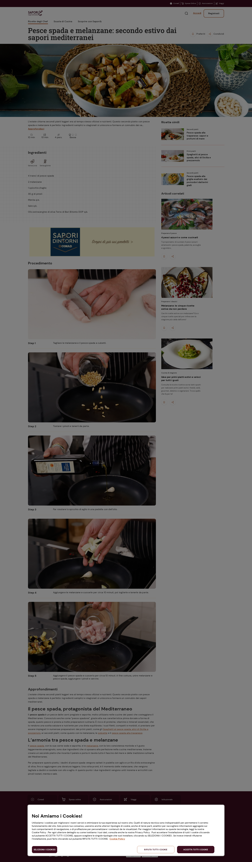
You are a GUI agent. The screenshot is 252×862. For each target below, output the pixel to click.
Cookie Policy (117, 838)
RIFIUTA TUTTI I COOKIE (155, 849)
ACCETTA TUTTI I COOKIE (195, 849)
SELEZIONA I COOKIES (44, 849)
